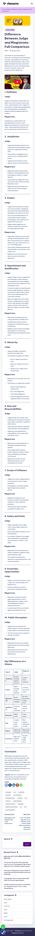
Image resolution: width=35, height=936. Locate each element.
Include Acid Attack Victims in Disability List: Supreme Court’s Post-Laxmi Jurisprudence (17, 886)
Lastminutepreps (17, 801)
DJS (26, 798)
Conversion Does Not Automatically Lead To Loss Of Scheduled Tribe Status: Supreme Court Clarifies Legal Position (17, 864)
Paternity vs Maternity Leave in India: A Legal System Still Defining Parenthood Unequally (17, 872)
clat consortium (17, 795)
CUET (5, 910)
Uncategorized (8, 920)
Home (3, 9)
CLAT (5, 903)
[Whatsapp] (21, 785)
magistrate (20, 804)
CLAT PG (6, 906)
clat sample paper (10, 798)
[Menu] (32, 3)
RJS (25, 807)
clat (15, 792)
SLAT (5, 916)
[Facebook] (6, 785)
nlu (21, 807)
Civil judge (8, 792)
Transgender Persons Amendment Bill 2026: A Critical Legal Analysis (16, 879)
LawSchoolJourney (10, 804)
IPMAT (6, 913)
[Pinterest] (17, 785)
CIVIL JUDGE (10, 30)
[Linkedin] (13, 785)
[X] (10, 785)
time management (10, 809)
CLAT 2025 (21, 792)
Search (7, 839)
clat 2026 (8, 795)
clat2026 (19, 798)
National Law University (11, 807)
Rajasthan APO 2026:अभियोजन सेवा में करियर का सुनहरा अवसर (17, 857)
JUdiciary (8, 801)
